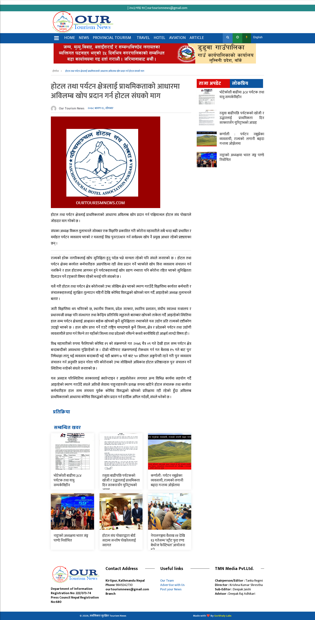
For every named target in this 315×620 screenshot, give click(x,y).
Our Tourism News (71, 108)
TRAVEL (143, 37)
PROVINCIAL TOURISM (112, 37)
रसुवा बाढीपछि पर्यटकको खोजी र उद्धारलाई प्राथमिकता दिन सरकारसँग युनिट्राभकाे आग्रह (121, 483)
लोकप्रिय (240, 83)
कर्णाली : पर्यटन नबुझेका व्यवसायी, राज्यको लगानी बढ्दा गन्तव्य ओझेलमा (167, 480)
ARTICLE (197, 37)
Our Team (167, 580)
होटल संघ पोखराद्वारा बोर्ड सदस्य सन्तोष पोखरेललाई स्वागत (119, 540)
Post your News (171, 589)
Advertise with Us (172, 585)
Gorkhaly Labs (222, 615)
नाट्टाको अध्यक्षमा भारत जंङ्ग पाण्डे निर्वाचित (71, 538)
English (257, 37)
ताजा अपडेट (210, 83)
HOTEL (159, 37)
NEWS (84, 37)
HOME (69, 37)
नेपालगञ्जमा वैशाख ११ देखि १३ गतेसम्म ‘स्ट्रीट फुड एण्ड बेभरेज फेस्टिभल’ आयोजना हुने (168, 543)
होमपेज (55, 71)
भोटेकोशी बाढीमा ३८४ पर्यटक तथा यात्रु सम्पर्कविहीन (67, 480)
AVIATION (177, 37)
